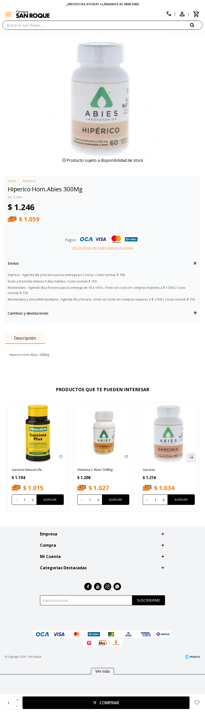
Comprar (109, 702)
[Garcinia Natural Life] (38, 433)
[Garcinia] (169, 433)
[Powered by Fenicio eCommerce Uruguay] (192, 656)
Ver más (102, 671)
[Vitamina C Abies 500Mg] (103, 433)
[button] (196, 25)
